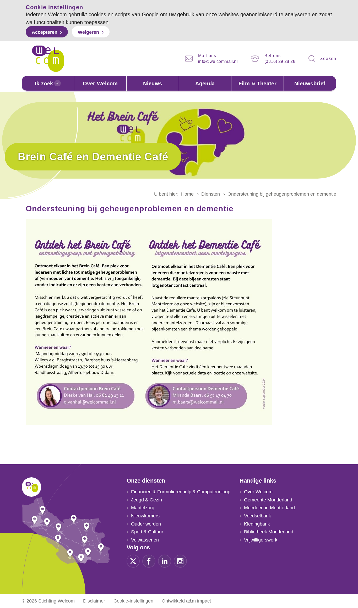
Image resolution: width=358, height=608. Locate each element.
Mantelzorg (142, 507)
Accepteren (44, 32)
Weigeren (88, 32)
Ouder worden (146, 524)
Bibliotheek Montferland (268, 531)
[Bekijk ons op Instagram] (180, 560)
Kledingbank (257, 524)
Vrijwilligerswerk (260, 540)
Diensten (210, 194)
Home (187, 194)
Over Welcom (100, 83)
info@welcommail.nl (218, 61)
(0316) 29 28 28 (279, 61)
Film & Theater (257, 83)
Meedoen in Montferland (269, 507)
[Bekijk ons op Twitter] (133, 560)
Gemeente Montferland (268, 499)
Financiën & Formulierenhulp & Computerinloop (180, 491)
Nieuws (152, 83)
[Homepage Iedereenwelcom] (48, 58)
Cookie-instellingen (133, 601)
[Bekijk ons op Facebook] (148, 560)
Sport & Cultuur (147, 531)
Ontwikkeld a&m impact (186, 601)
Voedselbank (257, 515)
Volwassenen (145, 540)
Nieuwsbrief (309, 83)
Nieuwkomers (145, 515)
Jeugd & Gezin (146, 499)
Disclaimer (94, 601)
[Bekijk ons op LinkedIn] (164, 560)
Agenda (205, 83)
